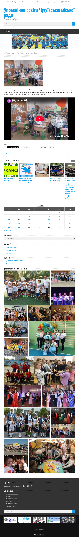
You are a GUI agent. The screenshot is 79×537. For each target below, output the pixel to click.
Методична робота (12, 499)
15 (49, 220)
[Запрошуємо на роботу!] (11, 170)
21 (39, 223)
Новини (8, 253)
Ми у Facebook (11, 264)
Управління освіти (12, 494)
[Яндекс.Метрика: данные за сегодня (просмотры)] (39, 535)
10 (70, 216)
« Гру (5, 230)
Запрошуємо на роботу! (9, 179)
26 (19, 227)
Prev (6, 519)
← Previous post (9, 154)
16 (59, 220)
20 (29, 223)
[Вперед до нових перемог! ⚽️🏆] (57, 170)
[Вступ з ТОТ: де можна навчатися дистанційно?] (27, 170)
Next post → (71, 154)
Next (73, 519)
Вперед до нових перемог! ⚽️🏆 (56, 179)
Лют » (11, 230)
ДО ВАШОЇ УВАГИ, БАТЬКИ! (15, 261)
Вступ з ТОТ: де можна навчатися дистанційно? (25, 181)
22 (49, 223)
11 (9, 220)
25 (9, 227)
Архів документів (11, 247)
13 (29, 220)
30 (59, 227)
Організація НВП (11, 503)
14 (39, 220)
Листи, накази (11, 250)
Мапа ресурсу (39, 529)
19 (19, 223)
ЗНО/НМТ (9, 501)
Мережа (8, 496)
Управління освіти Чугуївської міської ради (39, 12)
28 (39, 227)
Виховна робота (11, 506)
